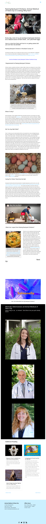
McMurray (7, 176)
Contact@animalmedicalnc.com (13, 509)
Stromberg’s (18, 116)
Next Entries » (38, 492)
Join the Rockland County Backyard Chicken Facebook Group (23, 59)
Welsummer (12, 175)
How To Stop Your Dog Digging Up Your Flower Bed (13, 483)
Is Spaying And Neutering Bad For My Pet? (32, 459)
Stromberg (12, 176)
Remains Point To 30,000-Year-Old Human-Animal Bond (13, 459)
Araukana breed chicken (23, 173)
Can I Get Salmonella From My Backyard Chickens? (23, 301)
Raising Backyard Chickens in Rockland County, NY (19, 48)
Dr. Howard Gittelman (23, 361)
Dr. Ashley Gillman (23, 316)
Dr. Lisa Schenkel (23, 400)
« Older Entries (8, 492)
